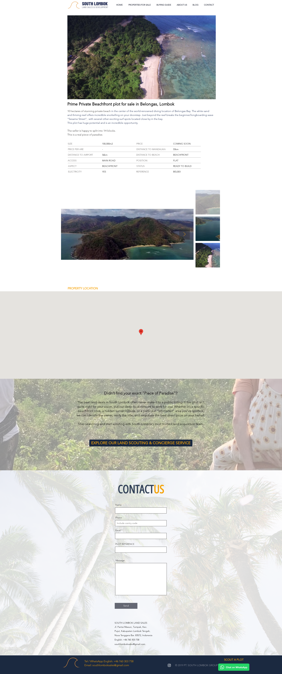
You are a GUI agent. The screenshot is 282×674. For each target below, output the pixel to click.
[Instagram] (169, 665)
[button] (164, 5)
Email (118, 530)
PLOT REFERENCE (124, 544)
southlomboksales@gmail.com (130, 644)
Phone (118, 517)
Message (120, 560)
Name (118, 505)
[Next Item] (184, 234)
